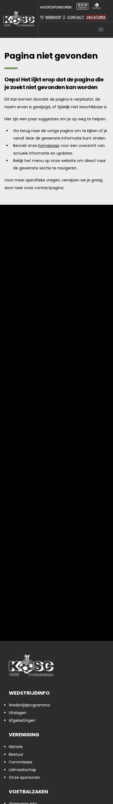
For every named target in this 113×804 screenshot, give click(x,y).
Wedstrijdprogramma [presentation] (29, 705)
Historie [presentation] (16, 746)
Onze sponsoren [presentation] (24, 777)
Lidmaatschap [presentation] (22, 769)
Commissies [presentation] (20, 762)
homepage (49, 145)
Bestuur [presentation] (16, 754)
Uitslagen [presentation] (17, 712)
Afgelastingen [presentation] (22, 720)
